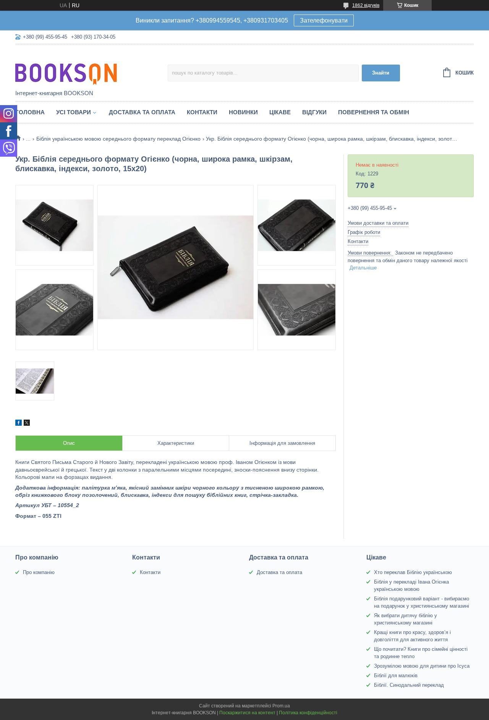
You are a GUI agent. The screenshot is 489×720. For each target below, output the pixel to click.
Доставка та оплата (142, 112)
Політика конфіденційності (308, 712)
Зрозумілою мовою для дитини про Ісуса (422, 666)
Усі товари (73, 112)
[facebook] (18, 424)
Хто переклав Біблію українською (413, 572)
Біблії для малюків (396, 675)
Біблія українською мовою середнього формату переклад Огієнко (118, 139)
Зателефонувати (324, 20)
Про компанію (39, 572)
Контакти (202, 112)
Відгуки (314, 112)
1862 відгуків (365, 5)
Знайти (380, 73)
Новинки (243, 112)
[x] (27, 424)
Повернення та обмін (373, 112)
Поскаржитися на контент (247, 712)
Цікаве (280, 112)
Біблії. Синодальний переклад (409, 685)
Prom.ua (281, 706)
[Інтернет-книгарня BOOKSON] (82, 68)
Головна (30, 112)
